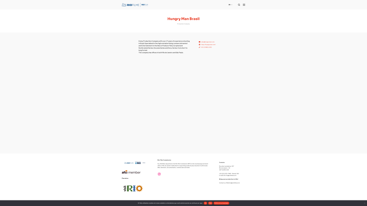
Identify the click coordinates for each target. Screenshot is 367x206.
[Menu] (244, 5)
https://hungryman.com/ (208, 44)
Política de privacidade (221, 203)
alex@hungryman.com (207, 42)
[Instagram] (159, 174)
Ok (205, 203)
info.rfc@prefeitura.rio (229, 175)
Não (210, 203)
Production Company (183, 24)
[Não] (365, 203)
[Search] (239, 5)
